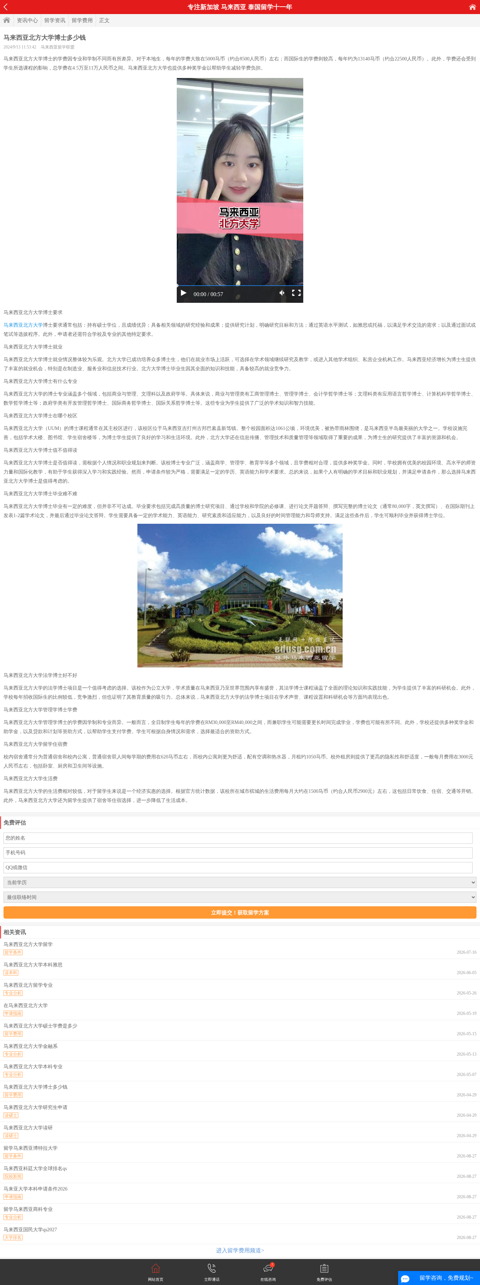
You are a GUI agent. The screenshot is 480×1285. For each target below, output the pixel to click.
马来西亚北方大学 (23, 325)
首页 (472, 7)
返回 (5, 7)
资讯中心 (27, 20)
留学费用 (82, 20)
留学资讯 (54, 20)
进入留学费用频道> (240, 1250)
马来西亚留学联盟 (57, 47)
